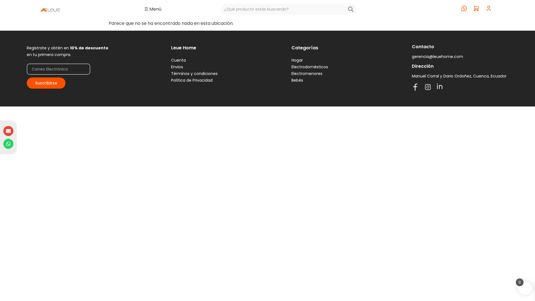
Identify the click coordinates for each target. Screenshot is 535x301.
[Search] (350, 9)
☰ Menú (152, 9)
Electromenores (306, 73)
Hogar (297, 60)
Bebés (297, 80)
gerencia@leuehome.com (437, 56)
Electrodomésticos (309, 67)
